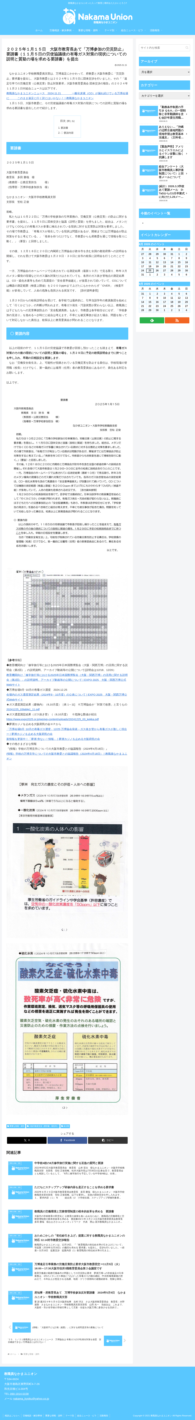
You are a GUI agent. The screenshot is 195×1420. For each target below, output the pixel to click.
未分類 (66, 1126)
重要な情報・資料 (17, 1126)
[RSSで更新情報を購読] (177, 320)
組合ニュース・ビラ (86, 1415)
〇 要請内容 (67, 132)
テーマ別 (70, 1415)
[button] (108, 1140)
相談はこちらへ (12, 1415)
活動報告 (104, 1415)
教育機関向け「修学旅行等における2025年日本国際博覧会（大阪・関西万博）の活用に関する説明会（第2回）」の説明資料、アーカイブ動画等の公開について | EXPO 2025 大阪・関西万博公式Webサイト (67, 680)
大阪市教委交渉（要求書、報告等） (44, 1126)
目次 (63, 120)
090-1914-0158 (19, 1393)
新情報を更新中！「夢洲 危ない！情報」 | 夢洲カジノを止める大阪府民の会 (53, 739)
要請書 (64, 127)
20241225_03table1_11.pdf (23, 709)
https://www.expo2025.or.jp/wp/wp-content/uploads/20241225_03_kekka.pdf (52, 719)
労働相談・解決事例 (32, 1415)
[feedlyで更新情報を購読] (152, 320)
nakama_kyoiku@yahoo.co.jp (31, 1398)
